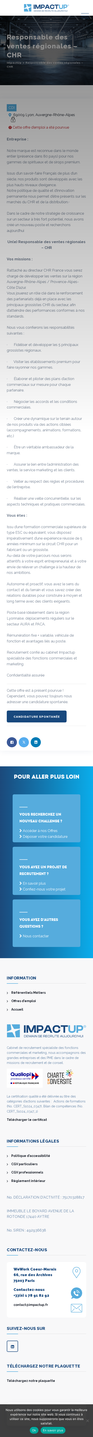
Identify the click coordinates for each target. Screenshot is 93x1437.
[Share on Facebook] (12, 742)
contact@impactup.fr (31, 1305)
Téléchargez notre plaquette (31, 1381)
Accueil (17, 1009)
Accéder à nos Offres (40, 831)
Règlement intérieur (28, 1181)
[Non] (87, 1420)
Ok (34, 1430)
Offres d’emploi (23, 1001)
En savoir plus (34, 883)
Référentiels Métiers (28, 992)
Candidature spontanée (37, 716)
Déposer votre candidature (45, 836)
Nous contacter (36, 936)
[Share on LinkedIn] (36, 742)
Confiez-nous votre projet (44, 889)
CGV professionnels (27, 1172)
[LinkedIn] (12, 1346)
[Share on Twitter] (24, 742)
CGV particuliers (24, 1164)
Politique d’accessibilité (30, 1156)
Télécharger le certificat (27, 1120)
